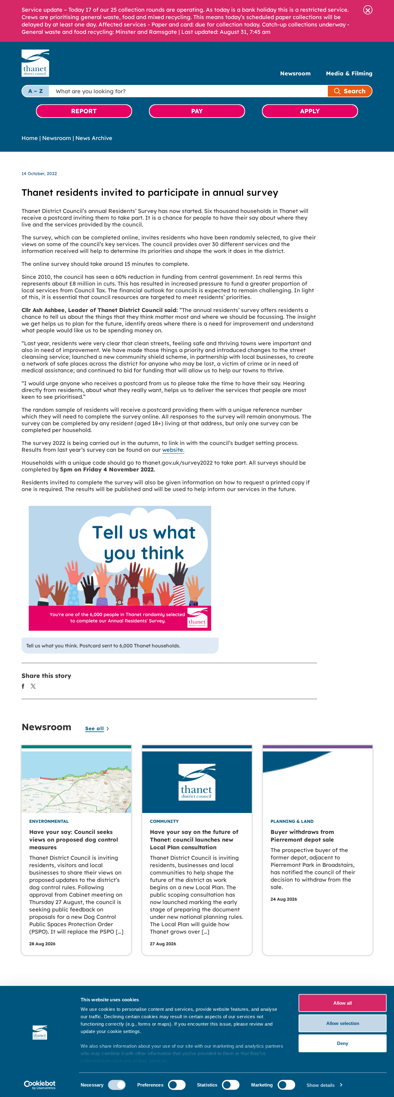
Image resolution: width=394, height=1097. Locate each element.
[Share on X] (33, 685)
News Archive (93, 138)
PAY (197, 111)
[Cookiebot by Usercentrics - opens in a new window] (40, 1085)
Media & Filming (349, 73)
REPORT (84, 111)
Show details (321, 1084)
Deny (342, 1043)
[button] (367, 9)
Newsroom (295, 73)
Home (30, 138)
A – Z (35, 90)
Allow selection (342, 1023)
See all (94, 728)
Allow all (342, 1003)
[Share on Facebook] (23, 685)
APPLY (310, 111)
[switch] (177, 1085)
